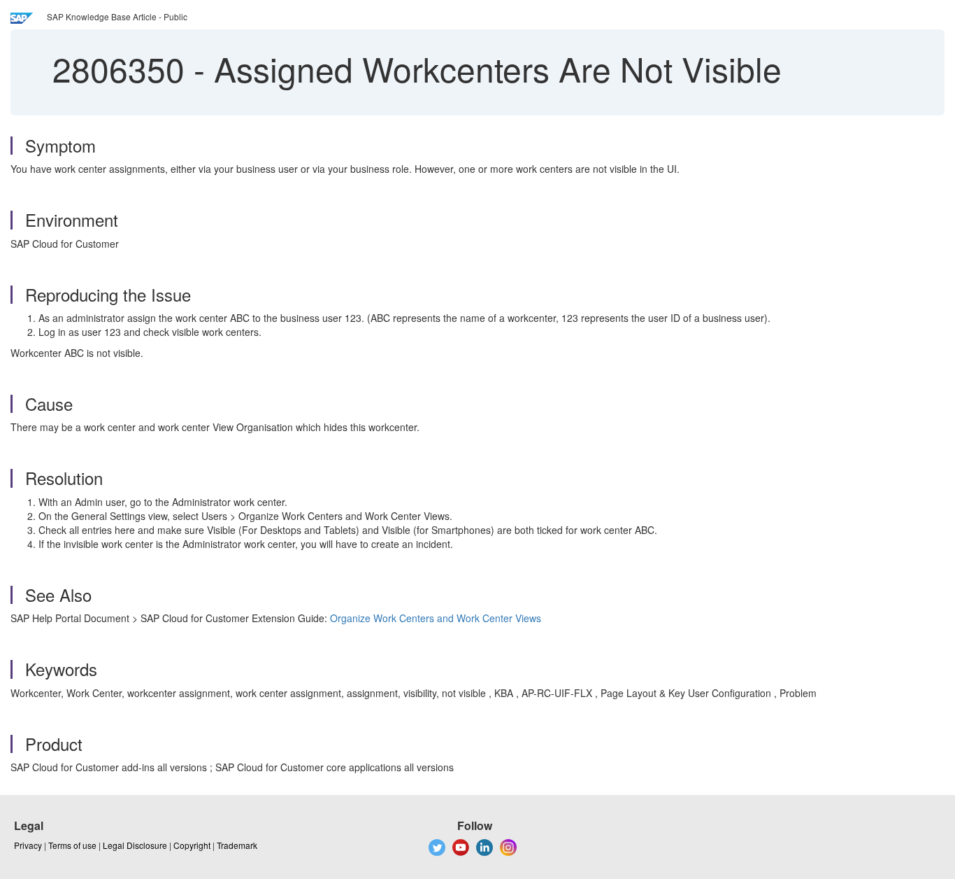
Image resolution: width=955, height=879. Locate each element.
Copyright (191, 845)
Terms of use (72, 845)
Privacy (28, 845)
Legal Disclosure (135, 845)
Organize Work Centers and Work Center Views (435, 618)
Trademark (237, 845)
